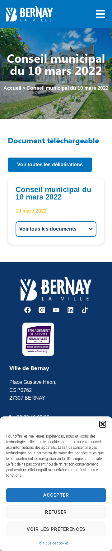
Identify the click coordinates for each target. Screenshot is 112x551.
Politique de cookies (53, 543)
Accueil (12, 88)
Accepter (56, 495)
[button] (103, 424)
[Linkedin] (70, 310)
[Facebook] (27, 310)
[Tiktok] (85, 310)
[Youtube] (56, 310)
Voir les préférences (56, 529)
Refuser (56, 512)
